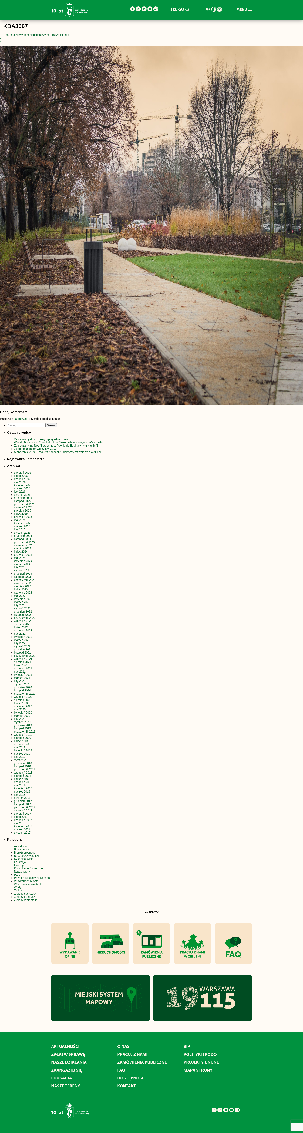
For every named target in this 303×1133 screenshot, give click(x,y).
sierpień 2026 (22, 472)
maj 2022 (20, 633)
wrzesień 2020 (23, 696)
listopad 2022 (22, 614)
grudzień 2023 (23, 573)
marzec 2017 (22, 829)
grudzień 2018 (23, 763)
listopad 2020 (22, 690)
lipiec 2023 (21, 589)
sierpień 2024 (22, 548)
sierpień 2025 (22, 510)
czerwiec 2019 (23, 744)
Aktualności (21, 846)
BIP (187, 1046)
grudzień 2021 (23, 649)
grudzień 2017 (23, 801)
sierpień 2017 (22, 813)
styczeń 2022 (22, 646)
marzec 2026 (22, 488)
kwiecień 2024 (23, 561)
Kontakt (126, 1085)
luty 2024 (19, 567)
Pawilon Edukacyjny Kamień (32, 877)
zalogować (20, 418)
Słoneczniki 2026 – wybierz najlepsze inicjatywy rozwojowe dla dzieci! (58, 451)
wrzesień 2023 (23, 583)
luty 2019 (19, 756)
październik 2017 (24, 807)
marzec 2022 (22, 640)
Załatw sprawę (68, 1054)
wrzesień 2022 (23, 621)
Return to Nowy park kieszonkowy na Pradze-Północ (34, 34)
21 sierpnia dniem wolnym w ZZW (35, 448)
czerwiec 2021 (23, 668)
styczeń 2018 (22, 797)
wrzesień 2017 (23, 810)
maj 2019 (20, 747)
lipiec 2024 (21, 551)
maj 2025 (20, 520)
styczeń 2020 (22, 722)
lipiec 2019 (21, 741)
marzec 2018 (22, 791)
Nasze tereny (22, 871)
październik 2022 (24, 617)
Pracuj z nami (132, 1054)
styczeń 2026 (22, 494)
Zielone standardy (25, 893)
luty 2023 (19, 605)
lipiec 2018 (21, 778)
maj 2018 (20, 785)
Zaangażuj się (66, 1070)
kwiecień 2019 (23, 750)
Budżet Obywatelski (26, 855)
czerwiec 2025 (23, 516)
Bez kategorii (22, 849)
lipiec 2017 (21, 816)
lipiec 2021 (21, 665)
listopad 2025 (22, 501)
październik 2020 (24, 693)
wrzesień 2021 (23, 658)
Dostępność (130, 1078)
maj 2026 (20, 482)
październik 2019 (24, 731)
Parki (17, 874)
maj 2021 (20, 671)
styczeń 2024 (22, 570)
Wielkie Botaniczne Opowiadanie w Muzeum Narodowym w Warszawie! (58, 442)
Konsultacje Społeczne (28, 868)
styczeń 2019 (22, 759)
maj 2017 (20, 823)
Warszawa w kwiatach (28, 884)
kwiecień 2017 (23, 826)
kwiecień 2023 (23, 598)
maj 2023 (20, 595)
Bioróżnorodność (24, 852)
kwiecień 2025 (23, 523)
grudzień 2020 (23, 687)
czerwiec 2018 (23, 782)
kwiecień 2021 (23, 674)
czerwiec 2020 (23, 706)
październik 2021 (24, 655)
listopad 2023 (22, 576)
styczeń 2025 (22, 532)
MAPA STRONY (198, 1070)
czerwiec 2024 (23, 554)
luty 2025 (19, 529)
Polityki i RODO (200, 1054)
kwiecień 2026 (23, 485)
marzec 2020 (22, 715)
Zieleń (18, 890)
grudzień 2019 (23, 725)
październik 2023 (24, 580)
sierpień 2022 (22, 624)
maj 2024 (20, 557)
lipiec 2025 (21, 513)
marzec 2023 (22, 602)
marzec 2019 (22, 753)
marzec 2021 (22, 677)
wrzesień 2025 (23, 507)
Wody (17, 887)
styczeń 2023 (22, 608)
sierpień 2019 (22, 737)
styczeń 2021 (22, 684)
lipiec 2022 (21, 627)
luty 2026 (19, 491)
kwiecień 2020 (23, 712)
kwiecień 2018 (23, 788)
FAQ (121, 1070)
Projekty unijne (201, 1062)
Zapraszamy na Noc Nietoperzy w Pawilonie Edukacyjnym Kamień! (56, 445)
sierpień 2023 (22, 586)
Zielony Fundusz (24, 896)
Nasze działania (69, 1062)
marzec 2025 (22, 526)
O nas (123, 1046)
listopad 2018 (22, 766)
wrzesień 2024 (23, 545)
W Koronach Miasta (26, 881)
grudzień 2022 (23, 611)
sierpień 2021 (22, 662)
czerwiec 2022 (23, 630)
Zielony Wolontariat (26, 899)
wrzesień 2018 (23, 772)
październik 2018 (24, 769)
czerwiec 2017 (23, 819)
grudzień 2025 (23, 497)
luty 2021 (19, 681)
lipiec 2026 (21, 475)
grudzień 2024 (23, 535)
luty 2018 (19, 794)
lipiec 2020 (21, 703)
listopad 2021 (22, 652)
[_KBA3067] (151, 226)
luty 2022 (19, 643)
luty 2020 (19, 718)
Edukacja (20, 862)
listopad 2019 (22, 728)
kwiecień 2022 (23, 636)
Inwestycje (20, 865)
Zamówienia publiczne (142, 1062)
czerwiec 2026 (23, 478)
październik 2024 (24, 542)
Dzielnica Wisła (23, 858)
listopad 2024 (22, 538)
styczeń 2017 (22, 832)
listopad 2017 (22, 804)
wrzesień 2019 (23, 734)
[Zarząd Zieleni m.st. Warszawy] (70, 16)
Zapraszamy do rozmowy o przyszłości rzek (41, 439)
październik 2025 (24, 504)
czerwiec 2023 (23, 592)
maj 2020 (20, 709)
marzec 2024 (22, 564)
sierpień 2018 (22, 775)
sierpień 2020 (22, 699)
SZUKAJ (177, 9)
